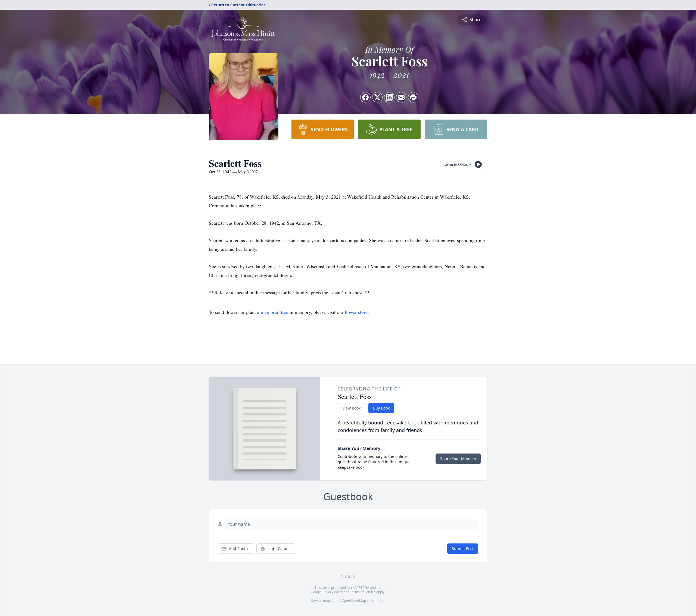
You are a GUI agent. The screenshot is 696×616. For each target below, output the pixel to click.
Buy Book (381, 408)
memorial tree (274, 312)
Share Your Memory (458, 458)
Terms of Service (362, 592)
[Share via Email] (401, 97)
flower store (356, 312)
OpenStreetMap (354, 600)
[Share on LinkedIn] (389, 97)
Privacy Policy (332, 592)
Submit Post (463, 548)
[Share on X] (377, 97)
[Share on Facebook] (365, 97)
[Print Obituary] (413, 97)
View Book (351, 408)
